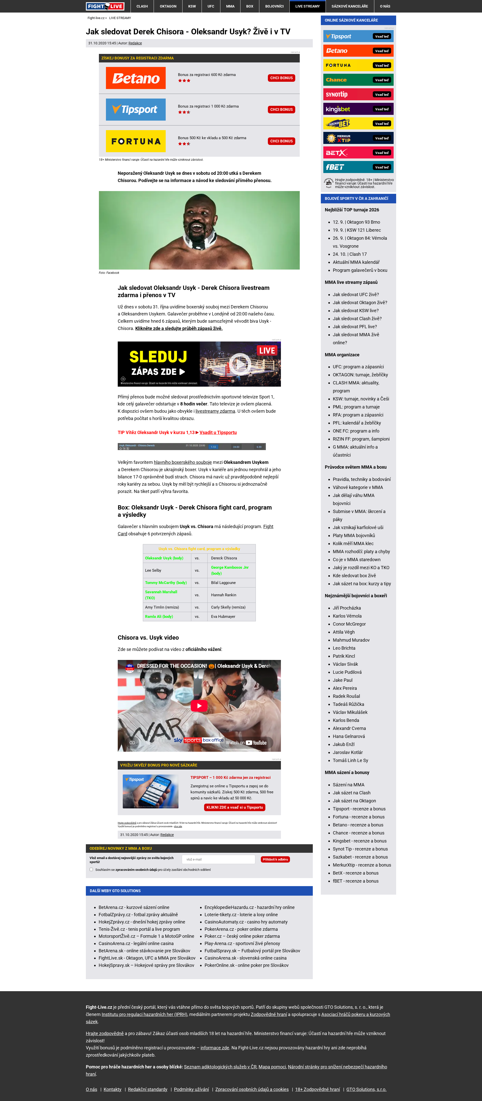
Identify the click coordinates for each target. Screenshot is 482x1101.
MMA (230, 6)
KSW (192, 6)
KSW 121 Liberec (364, 230)
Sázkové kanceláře (350, 6)
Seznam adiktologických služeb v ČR (220, 1066)
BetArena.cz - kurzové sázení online (134, 907)
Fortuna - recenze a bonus (359, 816)
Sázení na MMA (349, 784)
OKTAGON (168, 6)
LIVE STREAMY (307, 6)
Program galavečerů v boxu (360, 270)
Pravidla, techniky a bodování (362, 479)
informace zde (215, 1047)
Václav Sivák (345, 664)
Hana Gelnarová (349, 736)
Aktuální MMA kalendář (356, 262)
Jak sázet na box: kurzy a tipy (362, 583)
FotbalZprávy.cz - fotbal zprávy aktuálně (138, 914)
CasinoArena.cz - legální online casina (136, 943)
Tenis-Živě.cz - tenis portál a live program (139, 929)
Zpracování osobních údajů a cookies (252, 1089)
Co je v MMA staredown (357, 559)
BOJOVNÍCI (274, 6)
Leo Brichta (344, 648)
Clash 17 (358, 254)
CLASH (142, 6)
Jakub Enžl (343, 744)
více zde (178, 826)
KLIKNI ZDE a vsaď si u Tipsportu (235, 807)
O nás (385, 6)
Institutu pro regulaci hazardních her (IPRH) (144, 1014)
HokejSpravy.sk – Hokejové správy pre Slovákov (146, 965)
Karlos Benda (346, 720)
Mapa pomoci (272, 1066)
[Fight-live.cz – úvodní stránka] (105, 6)
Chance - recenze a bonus (358, 832)
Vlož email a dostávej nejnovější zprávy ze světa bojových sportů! (131, 860)
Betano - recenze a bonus (358, 824)
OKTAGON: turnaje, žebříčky (360, 374)
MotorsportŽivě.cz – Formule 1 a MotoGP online (146, 936)
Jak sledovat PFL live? (355, 326)
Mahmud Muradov (351, 640)
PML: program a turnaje (356, 406)
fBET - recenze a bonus (356, 881)
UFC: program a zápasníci (358, 366)
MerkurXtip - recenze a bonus (362, 865)
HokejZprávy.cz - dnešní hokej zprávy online (142, 921)
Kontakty (113, 1089)
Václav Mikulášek (350, 712)
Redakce (135, 43)
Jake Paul (342, 680)
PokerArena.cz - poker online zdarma (241, 929)
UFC (211, 6)
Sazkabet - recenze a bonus (360, 857)
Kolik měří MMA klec (353, 543)
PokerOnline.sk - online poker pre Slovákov (247, 965)
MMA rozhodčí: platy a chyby (361, 551)
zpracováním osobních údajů (136, 870)
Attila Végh (344, 632)
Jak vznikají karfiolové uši (358, 527)
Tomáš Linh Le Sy (350, 760)
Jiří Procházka (347, 608)
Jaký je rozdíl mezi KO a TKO (361, 567)
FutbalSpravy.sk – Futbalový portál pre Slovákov (252, 950)
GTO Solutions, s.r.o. (366, 1089)
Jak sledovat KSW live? (356, 310)
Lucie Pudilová (347, 672)
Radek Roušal (346, 696)
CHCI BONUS (281, 78)
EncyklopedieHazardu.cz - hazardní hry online (250, 907)
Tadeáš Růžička (348, 704)
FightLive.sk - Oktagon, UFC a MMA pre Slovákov (147, 958)
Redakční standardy (147, 1089)
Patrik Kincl (344, 656)
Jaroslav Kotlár (348, 752)
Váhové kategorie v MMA (358, 487)
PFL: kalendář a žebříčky (357, 423)
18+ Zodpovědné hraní (317, 1089)
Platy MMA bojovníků (354, 535)
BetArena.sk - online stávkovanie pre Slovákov (144, 950)
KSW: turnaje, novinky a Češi (361, 398)
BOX (249, 6)
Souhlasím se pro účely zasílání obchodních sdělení (153, 870)
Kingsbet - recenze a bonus (360, 840)
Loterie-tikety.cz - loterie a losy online (241, 914)
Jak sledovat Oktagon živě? (360, 302)
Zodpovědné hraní (269, 1014)
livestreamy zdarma (215, 411)
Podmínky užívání (191, 1089)
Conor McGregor (349, 624)
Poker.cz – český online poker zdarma (242, 936)
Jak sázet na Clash (352, 792)
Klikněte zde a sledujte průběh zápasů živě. (179, 328)
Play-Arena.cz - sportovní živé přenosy (242, 943)
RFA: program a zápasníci (358, 414)
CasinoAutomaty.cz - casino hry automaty (246, 921)
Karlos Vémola (347, 616)
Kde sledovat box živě (354, 575)
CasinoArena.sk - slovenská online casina (246, 958)
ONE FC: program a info (356, 431)
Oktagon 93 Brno (363, 222)
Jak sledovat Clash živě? (357, 318)
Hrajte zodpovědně (127, 823)
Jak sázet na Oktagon (354, 800)
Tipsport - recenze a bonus (359, 808)
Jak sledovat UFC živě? (356, 294)
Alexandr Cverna (349, 728)
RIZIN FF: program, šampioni (361, 439)
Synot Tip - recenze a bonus (360, 849)
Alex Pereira (345, 688)
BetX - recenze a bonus (356, 873)
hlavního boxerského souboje (183, 462)
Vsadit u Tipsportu (218, 432)
